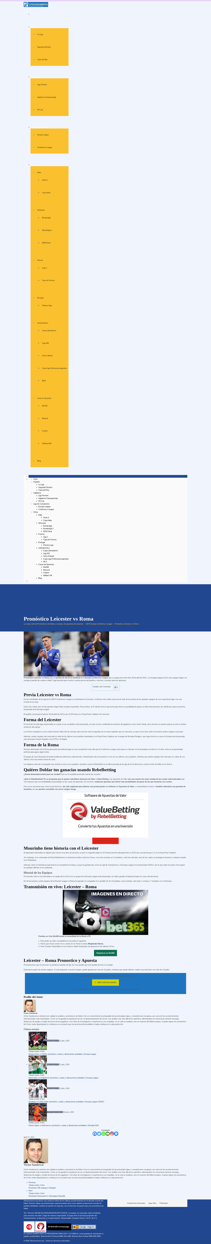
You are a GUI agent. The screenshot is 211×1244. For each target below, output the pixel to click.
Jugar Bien (152, 1203)
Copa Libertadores (49, 330)
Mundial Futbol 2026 (55, 1112)
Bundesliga (46, 218)
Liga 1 (44, 268)
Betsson (45, 418)
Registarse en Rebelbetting (105, 841)
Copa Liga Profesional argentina (54, 368)
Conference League (44, 147)
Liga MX (45, 343)
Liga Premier (42, 85)
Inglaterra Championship (46, 97)
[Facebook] (95, 1134)
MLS (44, 381)
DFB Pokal (46, 243)
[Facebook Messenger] (116, 1134)
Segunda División (44, 47)
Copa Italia (46, 193)
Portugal (40, 298)
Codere (45, 431)
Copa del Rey (42, 59)
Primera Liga (47, 305)
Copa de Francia (48, 280)
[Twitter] (99, 1134)
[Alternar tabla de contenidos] (114, 687)
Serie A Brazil (47, 356)
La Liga (40, 34)
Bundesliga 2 (47, 230)
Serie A (45, 180)
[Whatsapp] (103, 1134)
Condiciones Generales (136, 1203)
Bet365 (45, 406)
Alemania (41, 210)
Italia (39, 172)
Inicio (34, 14)
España (35, 27)
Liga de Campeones (39, 127)
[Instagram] (112, 1134)
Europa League (43, 135)
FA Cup (40, 110)
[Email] (108, 1134)
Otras (34, 165)
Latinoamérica (42, 323)
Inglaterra (36, 77)
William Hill (46, 443)
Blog (39, 461)
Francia (40, 260)
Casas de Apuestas (44, 398)
